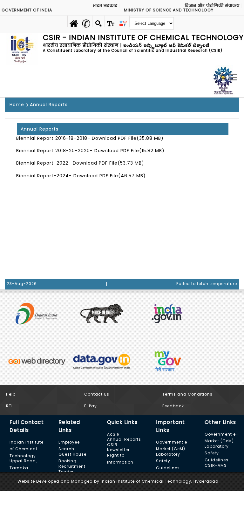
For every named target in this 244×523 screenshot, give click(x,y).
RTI (9, 406)
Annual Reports (49, 104)
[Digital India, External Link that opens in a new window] (36, 313)
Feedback (173, 406)
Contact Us (96, 394)
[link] (111, 21)
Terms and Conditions (187, 394)
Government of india (27, 10)
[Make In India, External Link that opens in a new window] (101, 313)
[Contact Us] (86, 21)
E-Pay (90, 406)
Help (11, 394)
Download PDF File (114, 138)
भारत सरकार (105, 5)
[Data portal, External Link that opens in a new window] (101, 360)
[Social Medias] (123, 21)
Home (17, 104)
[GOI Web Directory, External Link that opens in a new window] (36, 360)
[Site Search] (98, 21)
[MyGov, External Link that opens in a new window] (167, 360)
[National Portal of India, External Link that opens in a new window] (167, 313)
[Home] (74, 21)
